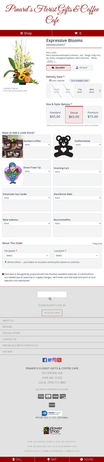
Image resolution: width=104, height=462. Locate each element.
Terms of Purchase (53, 451)
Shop (28, 33)
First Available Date (79, 80)
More (50, 61)
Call (18, 459)
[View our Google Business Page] (49, 361)
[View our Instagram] (54, 361)
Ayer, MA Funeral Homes (41, 441)
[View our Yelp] (59, 361)
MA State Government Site (62, 446)
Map (53, 459)
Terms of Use (72, 451)
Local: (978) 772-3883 (52, 382)
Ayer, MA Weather (36, 446)
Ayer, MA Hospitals (66, 441)
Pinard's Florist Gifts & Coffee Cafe (52, 15)
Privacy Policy (32, 451)
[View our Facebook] (45, 361)
